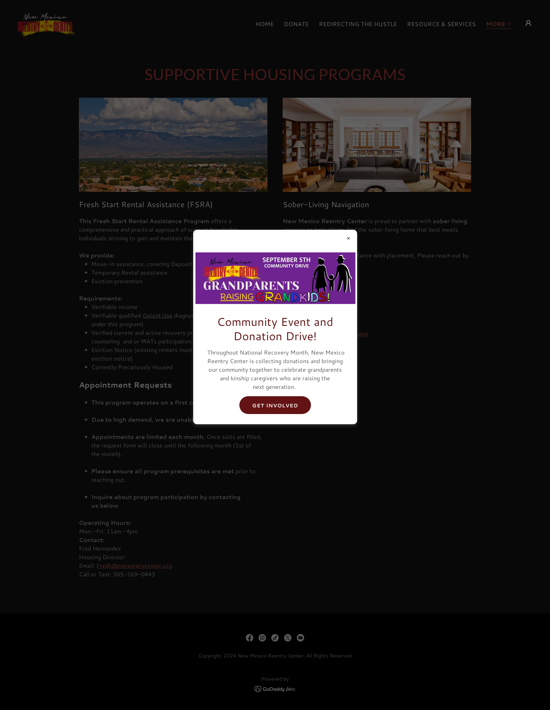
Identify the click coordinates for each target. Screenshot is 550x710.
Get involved (275, 405)
